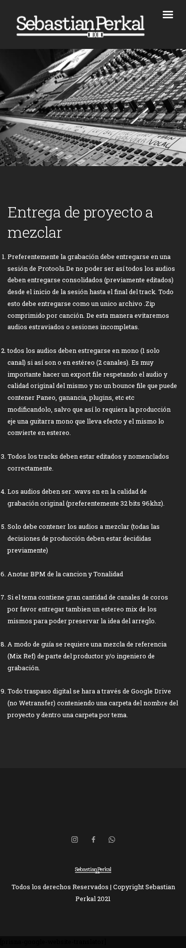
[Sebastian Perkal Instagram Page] (74, 840)
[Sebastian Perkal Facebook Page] (93, 840)
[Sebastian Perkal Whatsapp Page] (111, 840)
